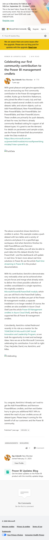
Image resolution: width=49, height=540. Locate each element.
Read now (32, 47)
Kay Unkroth (17, 79)
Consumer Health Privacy (34, 535)
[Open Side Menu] (3, 29)
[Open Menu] (45, 36)
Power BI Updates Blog (12, 36)
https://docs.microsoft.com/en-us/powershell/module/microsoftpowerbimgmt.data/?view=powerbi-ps (23, 141)
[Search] (29, 29)
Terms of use (37, 526)
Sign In (43, 29)
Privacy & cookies (23, 526)
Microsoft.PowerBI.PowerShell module (21, 291)
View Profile (19, 463)
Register (36, 29)
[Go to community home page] (17, 29)
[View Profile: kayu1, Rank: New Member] (7, 81)
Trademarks (6, 531)
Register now (8, 20)
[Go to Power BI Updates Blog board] (7, 472)
